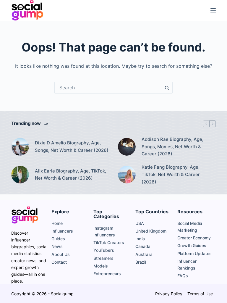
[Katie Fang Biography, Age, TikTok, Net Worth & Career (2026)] (127, 174)
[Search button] (166, 87)
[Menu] (213, 10)
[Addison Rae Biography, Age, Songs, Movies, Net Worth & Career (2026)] (127, 147)
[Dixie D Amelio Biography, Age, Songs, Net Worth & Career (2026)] (20, 147)
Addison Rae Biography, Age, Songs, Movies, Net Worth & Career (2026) (172, 146)
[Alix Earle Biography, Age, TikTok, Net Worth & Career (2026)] (20, 174)
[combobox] (108, 88)
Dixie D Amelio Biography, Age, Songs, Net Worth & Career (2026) (71, 146)
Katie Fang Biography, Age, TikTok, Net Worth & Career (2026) (171, 174)
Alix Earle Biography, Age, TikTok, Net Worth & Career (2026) (70, 174)
